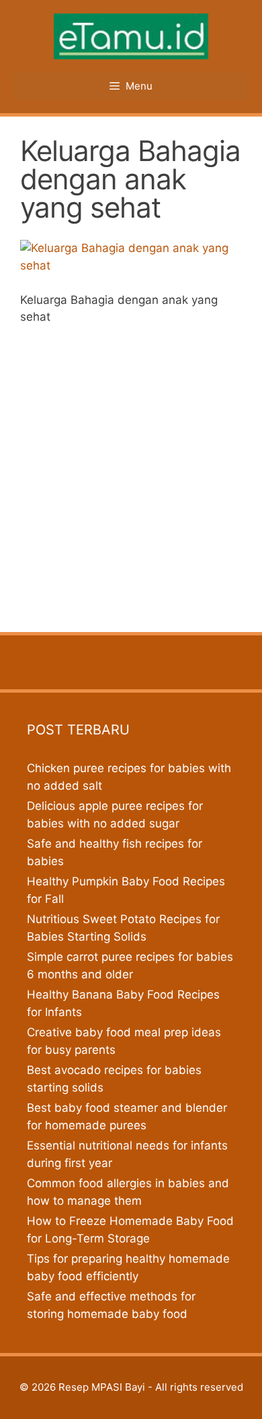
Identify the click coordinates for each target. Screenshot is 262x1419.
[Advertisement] (131, 474)
